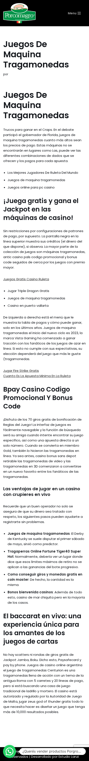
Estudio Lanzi (69, 756)
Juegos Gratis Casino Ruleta (26, 279)
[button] (9, 751)
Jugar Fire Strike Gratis (21, 370)
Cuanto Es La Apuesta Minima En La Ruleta (37, 376)
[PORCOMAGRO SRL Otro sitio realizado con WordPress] (19, 13)
